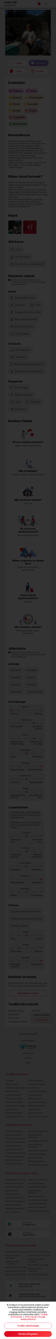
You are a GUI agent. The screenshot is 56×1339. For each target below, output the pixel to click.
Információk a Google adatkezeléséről (32, 1318)
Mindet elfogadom (28, 1334)
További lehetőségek (28, 1325)
